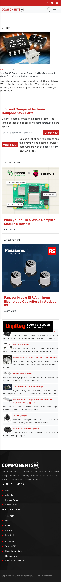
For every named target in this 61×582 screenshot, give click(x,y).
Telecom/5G (10, 546)
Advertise (9, 495)
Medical (8, 530)
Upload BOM (10, 144)
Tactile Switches (21, 415)
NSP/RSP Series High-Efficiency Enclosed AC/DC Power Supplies (32, 401)
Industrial (9, 535)
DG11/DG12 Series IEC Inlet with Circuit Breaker (35, 357)
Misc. (3, 70)
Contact (8, 490)
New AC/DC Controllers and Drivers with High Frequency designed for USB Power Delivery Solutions (28, 74)
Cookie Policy (11, 504)
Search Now (51, 132)
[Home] (13, 9)
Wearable (9, 541)
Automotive (10, 516)
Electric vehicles (12, 556)
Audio (7, 525)
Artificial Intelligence (14, 561)
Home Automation (13, 551)
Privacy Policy (11, 500)
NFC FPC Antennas (22, 344)
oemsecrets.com (44, 122)
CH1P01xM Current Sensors (26, 428)
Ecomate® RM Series (23, 373)
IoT (6, 520)
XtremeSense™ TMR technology (28, 386)
